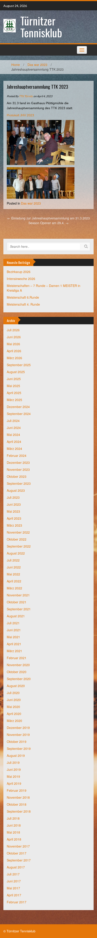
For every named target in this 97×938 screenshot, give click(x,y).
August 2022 (16, 553)
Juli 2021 (13, 623)
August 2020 (16, 685)
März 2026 (14, 358)
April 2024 (14, 441)
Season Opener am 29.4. (48, 223)
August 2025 (16, 372)
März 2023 (14, 525)
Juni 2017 (14, 881)
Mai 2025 (13, 385)
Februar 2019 (16, 790)
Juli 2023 (13, 497)
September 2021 (19, 609)
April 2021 (14, 644)
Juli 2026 (13, 330)
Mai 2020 (13, 706)
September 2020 (19, 678)
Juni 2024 (14, 427)
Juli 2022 (13, 560)
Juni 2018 (14, 825)
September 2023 (19, 483)
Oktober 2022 (16, 539)
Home (15, 64)
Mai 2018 (13, 832)
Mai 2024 (13, 434)
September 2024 (19, 413)
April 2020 (14, 713)
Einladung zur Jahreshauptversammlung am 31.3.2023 (48, 218)
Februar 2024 (16, 455)
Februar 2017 (16, 902)
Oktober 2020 (16, 672)
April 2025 (14, 392)
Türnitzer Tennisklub (41, 27)
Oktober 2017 (16, 853)
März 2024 (14, 448)
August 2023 (16, 490)
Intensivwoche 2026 (21, 278)
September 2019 (19, 748)
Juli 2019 (13, 762)
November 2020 (18, 665)
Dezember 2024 (18, 406)
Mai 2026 (13, 344)
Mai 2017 (13, 888)
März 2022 (14, 588)
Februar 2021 (16, 658)
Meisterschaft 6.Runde (23, 297)
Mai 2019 (13, 776)
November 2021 (18, 595)
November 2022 (18, 532)
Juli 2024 (13, 420)
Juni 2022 (14, 567)
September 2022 (19, 546)
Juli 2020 (13, 692)
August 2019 (16, 755)
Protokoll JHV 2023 (20, 115)
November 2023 (18, 469)
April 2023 (14, 518)
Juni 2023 (14, 504)
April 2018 (14, 839)
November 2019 (18, 734)
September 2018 (19, 811)
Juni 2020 (14, 699)
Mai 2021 (13, 637)
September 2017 (19, 860)
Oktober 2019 (16, 741)
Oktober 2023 (16, 476)
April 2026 (14, 351)
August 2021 (16, 616)
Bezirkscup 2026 (18, 271)
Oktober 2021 (16, 602)
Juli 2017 (13, 874)
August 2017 (16, 867)
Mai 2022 (13, 574)
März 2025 (14, 399)
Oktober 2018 (16, 804)
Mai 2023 (13, 511)
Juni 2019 (14, 769)
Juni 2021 (14, 630)
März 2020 (14, 720)
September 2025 (19, 365)
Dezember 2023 (18, 462)
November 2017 (18, 846)
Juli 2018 (13, 818)
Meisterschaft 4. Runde (23, 304)
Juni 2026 (14, 337)
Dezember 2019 (18, 727)
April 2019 (14, 783)
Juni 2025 (14, 379)
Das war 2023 (37, 64)
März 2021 (14, 651)
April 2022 (14, 581)
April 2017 (14, 895)
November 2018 (18, 797)
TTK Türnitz (26, 96)
